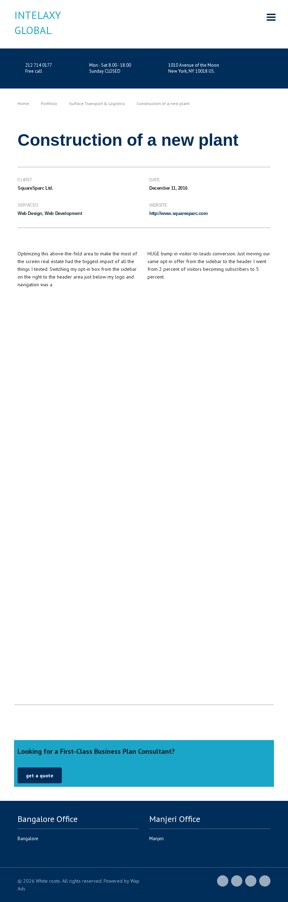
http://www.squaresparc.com (178, 213)
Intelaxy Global (35, 22)
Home (23, 103)
